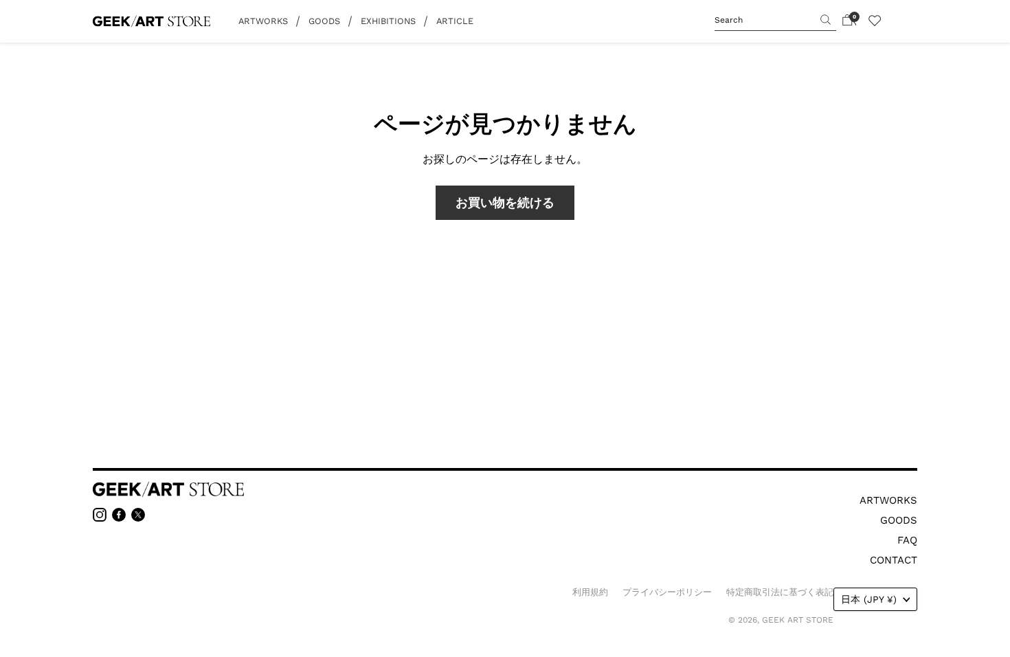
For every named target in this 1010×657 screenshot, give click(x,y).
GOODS (324, 21)
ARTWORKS (263, 21)
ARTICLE (454, 21)
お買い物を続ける (505, 202)
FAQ (907, 540)
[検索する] (817, 17)
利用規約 (590, 592)
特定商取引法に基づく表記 (779, 592)
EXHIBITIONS (388, 21)
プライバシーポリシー (667, 592)
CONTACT (893, 560)
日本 (869, 599)
